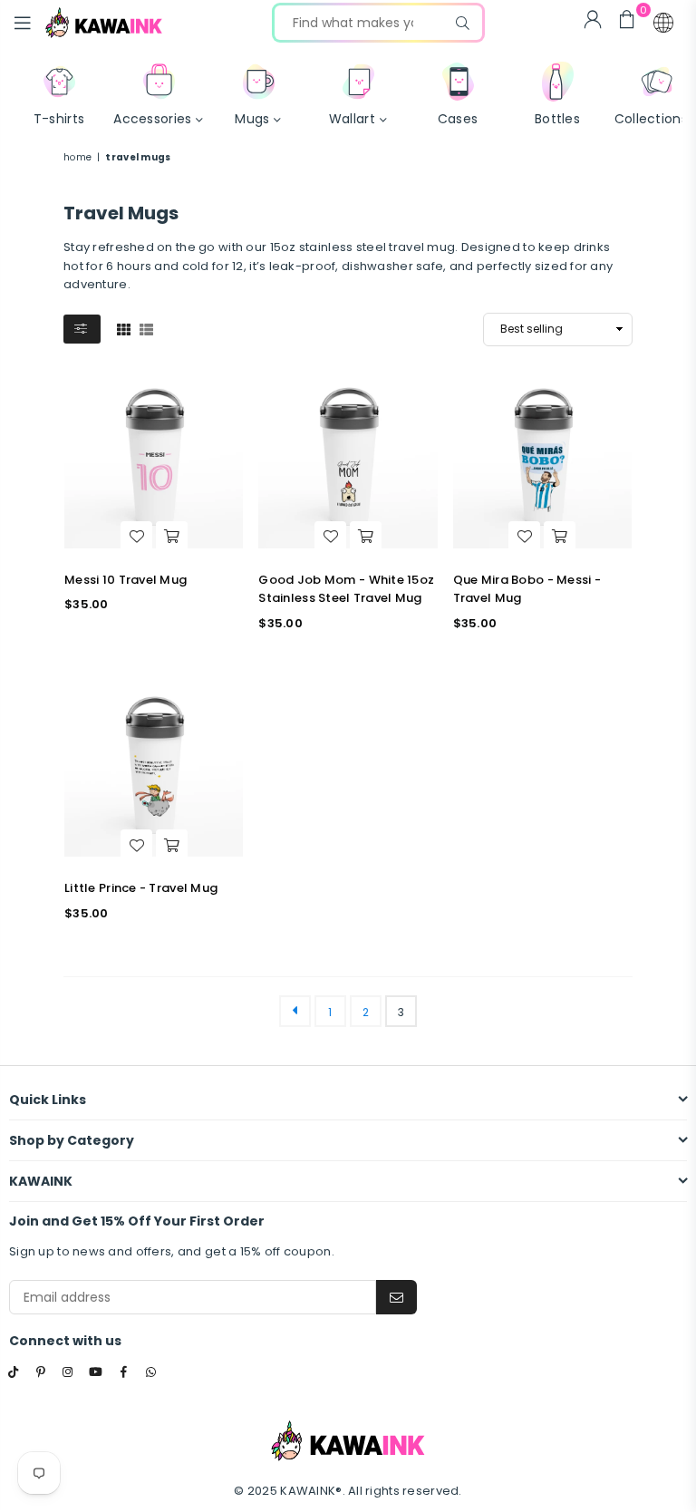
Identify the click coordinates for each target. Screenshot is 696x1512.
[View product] (153, 459)
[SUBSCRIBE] (396, 1297)
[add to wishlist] (136, 536)
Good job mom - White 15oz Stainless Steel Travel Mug (346, 589)
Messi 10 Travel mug (125, 579)
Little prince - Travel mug (141, 888)
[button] (663, 22)
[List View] (146, 328)
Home (77, 157)
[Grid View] (123, 328)
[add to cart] (172, 536)
